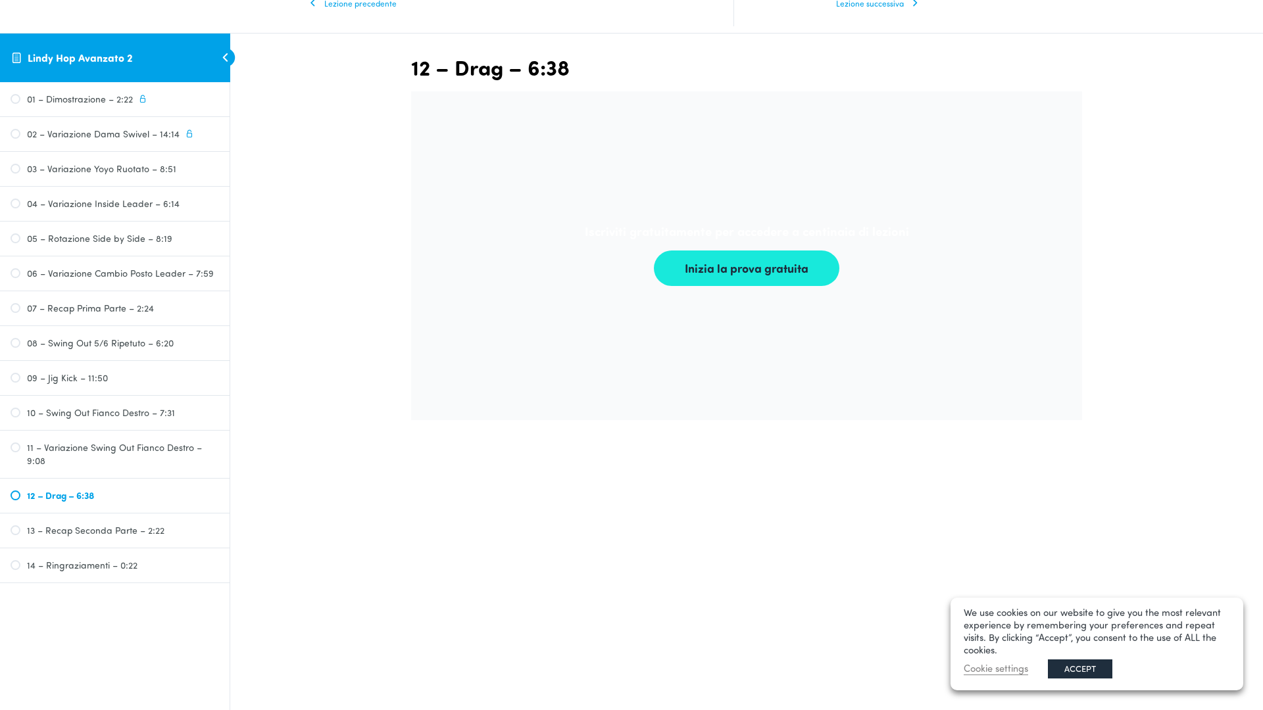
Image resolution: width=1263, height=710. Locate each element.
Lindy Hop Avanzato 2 (80, 57)
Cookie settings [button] (996, 668)
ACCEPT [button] (1080, 668)
